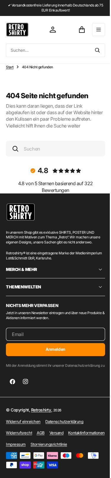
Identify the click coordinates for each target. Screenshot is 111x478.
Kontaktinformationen (24, 449)
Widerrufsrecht (19, 437)
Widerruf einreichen (23, 426)
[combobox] (46, 50)
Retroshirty (41, 414)
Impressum (57, 449)
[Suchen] (93, 50)
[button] (94, 29)
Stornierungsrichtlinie (24, 460)
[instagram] (25, 386)
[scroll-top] (96, 468)
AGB (41, 437)
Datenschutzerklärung (64, 426)
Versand (56, 437)
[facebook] (12, 386)
